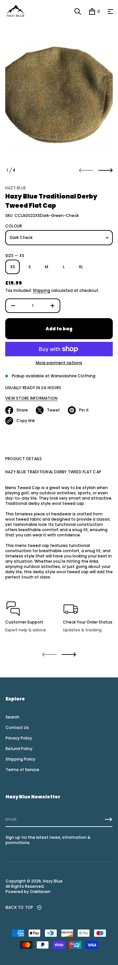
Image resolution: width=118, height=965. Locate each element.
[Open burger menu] (110, 11)
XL (81, 267)
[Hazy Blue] (15, 11)
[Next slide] (105, 170)
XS (12, 267)
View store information (31, 398)
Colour (13, 226)
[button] (77, 11)
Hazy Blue (15, 188)
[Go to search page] (77, 11)
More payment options (59, 362)
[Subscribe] (108, 819)
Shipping (41, 290)
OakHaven (39, 891)
